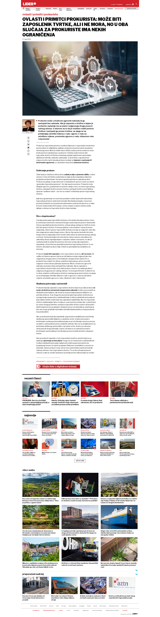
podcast (88, 8)
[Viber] (28, 154)
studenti (110, 8)
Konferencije (124, 606)
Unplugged (81, 606)
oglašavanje (86, 610)
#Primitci (58, 361)
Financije (51, 606)
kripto (55, 8)
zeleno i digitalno (69, 9)
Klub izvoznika (102, 606)
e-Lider (113, 4)
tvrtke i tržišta (38, 9)
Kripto (57, 606)
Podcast (89, 606)
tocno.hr (124, 610)
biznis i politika (28, 9)
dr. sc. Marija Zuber (27, 132)
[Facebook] (28, 138)
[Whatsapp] (28, 151)
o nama (68, 610)
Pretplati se (36, 610)
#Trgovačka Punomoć (71, 361)
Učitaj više (80, 461)
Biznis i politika (33, 606)
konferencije (119, 8)
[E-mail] (28, 147)
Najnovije (30, 415)
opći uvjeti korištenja (97, 610)
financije (48, 8)
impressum (76, 610)
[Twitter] (28, 141)
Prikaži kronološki (131, 8)
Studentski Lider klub (114, 606)
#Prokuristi (41, 361)
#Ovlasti (50, 361)
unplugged (81, 8)
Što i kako (63, 606)
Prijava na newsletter (49, 610)
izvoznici (102, 8)
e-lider (61, 610)
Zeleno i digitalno (73, 606)
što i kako (60, 9)
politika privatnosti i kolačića (112, 610)
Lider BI (95, 9)
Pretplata (119, 4)
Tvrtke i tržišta (43, 606)
